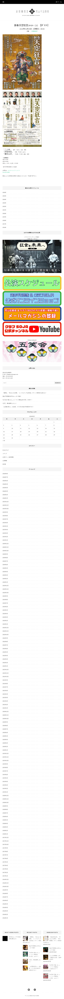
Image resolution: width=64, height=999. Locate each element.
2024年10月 (6, 550)
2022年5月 (5, 652)
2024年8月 (5, 557)
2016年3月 (5, 911)
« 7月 (4, 440)
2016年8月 (5, 893)
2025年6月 (5, 522)
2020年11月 (6, 715)
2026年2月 (5, 494)
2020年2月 (5, 746)
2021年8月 (5, 683)
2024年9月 (5, 554)
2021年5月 (5, 694)
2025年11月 (6, 505)
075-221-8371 (9, 376)
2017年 (4, 224)
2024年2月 (5, 578)
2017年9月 (5, 848)
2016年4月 (5, 907)
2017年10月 (6, 844)
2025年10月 (6, 508)
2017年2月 (5, 872)
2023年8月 (5, 599)
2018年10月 (6, 802)
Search (57, 382)
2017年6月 (5, 858)
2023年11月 (6, 589)
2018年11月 (6, 799)
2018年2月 (5, 830)
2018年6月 (5, 816)
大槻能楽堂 (34, 31)
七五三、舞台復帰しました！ (10, 403)
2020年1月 (5, 750)
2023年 (4, 203)
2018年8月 (5, 809)
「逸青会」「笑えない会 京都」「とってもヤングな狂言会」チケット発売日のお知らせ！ (25, 392)
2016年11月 (6, 883)
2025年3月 (5, 533)
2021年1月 (5, 708)
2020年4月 (5, 739)
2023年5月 (5, 610)
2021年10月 (6, 676)
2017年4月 (5, 865)
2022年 (4, 206)
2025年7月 (5, 519)
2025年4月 (5, 529)
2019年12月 (6, 753)
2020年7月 (5, 729)
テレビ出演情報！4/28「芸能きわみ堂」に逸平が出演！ (55, 957)
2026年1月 (5, 498)
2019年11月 (6, 757)
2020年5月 (5, 736)
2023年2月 (5, 620)
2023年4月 (5, 613)
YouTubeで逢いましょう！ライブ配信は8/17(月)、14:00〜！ (17, 399)
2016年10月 (6, 886)
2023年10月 (6, 592)
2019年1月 (5, 792)
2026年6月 (5, 480)
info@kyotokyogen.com (12, 374)
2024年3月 (5, 575)
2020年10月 (6, 718)
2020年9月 (5, 722)
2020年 (4, 213)
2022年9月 (5, 638)
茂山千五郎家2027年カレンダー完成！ (12, 396)
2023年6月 (5, 606)
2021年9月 (5, 680)
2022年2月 (5, 662)
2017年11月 (6, 841)
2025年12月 (6, 501)
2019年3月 (5, 785)
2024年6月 (5, 564)
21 (46, 431)
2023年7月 (5, 603)
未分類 (4, 464)
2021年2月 (5, 704)
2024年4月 (5, 571)
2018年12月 (6, 795)
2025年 (4, 196)
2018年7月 (5, 813)
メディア (5, 453)
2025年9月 (5, 512)
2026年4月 (5, 487)
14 (46, 428)
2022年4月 (5, 655)
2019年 (4, 217)
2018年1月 (5, 834)
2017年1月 (5, 876)
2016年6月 (5, 900)
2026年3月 (5, 491)
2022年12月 (6, 627)
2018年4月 (5, 823)
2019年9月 (5, 764)
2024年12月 (6, 543)
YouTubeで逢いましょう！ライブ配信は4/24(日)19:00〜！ (54, 966)
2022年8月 (5, 641)
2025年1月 (5, 540)
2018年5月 (5, 820)
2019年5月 (5, 778)
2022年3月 (5, 659)
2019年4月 (5, 781)
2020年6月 (5, 732)
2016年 (4, 227)
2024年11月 (6, 547)
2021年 (4, 210)
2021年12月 (6, 669)
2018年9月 (5, 806)
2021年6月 (5, 690)
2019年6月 (5, 774)
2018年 (4, 220)
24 (12, 435)
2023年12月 (6, 585)
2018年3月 (5, 827)
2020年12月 (6, 711)
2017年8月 (5, 851)
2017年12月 (6, 837)
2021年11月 (6, 673)
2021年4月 (5, 697)
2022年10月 (6, 634)
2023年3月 (5, 617)
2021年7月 (5, 687)
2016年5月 (5, 904)
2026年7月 (5, 477)
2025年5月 (5, 526)
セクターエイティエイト (14, 170)
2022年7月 (5, 645)
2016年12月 (6, 879)
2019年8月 (5, 767)
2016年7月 (5, 897)
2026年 (4, 192)
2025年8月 (5, 515)
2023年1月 (5, 624)
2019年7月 (5, 771)
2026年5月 (5, 484)
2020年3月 (5, 743)
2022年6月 (5, 648)
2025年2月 (5, 536)
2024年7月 (5, 561)
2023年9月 (5, 596)
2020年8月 (5, 725)
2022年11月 (6, 631)
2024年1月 (5, 582)
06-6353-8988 (6, 172)
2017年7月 (5, 855)
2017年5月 (5, 862)
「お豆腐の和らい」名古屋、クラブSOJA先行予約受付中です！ (18, 406)
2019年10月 (6, 760)
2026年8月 (5, 473)
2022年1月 (5, 666)
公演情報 (5, 460)
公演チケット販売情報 (8, 457)
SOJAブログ (6, 450)
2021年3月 (5, 701)
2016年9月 (5, 890)
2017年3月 (5, 869)
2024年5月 (5, 568)
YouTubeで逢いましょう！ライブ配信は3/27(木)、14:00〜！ (54, 976)
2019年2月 (5, 788)
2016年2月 (5, 914)
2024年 (4, 199)
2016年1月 (5, 918)
